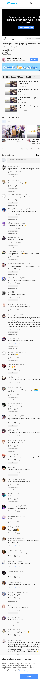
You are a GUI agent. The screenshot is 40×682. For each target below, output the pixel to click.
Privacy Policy (23, 671)
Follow (33, 59)
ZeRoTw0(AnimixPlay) (14, 58)
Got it (29, 676)
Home (4, 149)
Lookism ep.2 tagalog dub (15, 139)
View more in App (26, 28)
